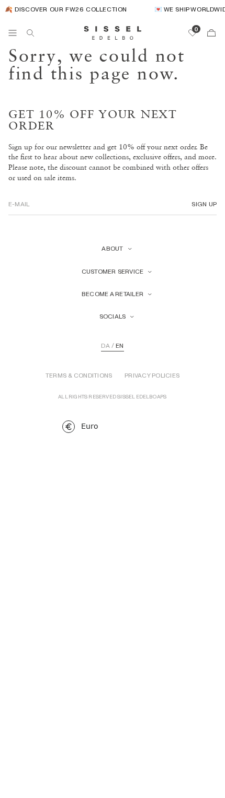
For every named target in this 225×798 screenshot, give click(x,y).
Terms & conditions (79, 375)
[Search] (30, 33)
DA (105, 346)
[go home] (113, 32)
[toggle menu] (12, 33)
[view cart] (211, 33)
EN (119, 346)
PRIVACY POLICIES (152, 375)
